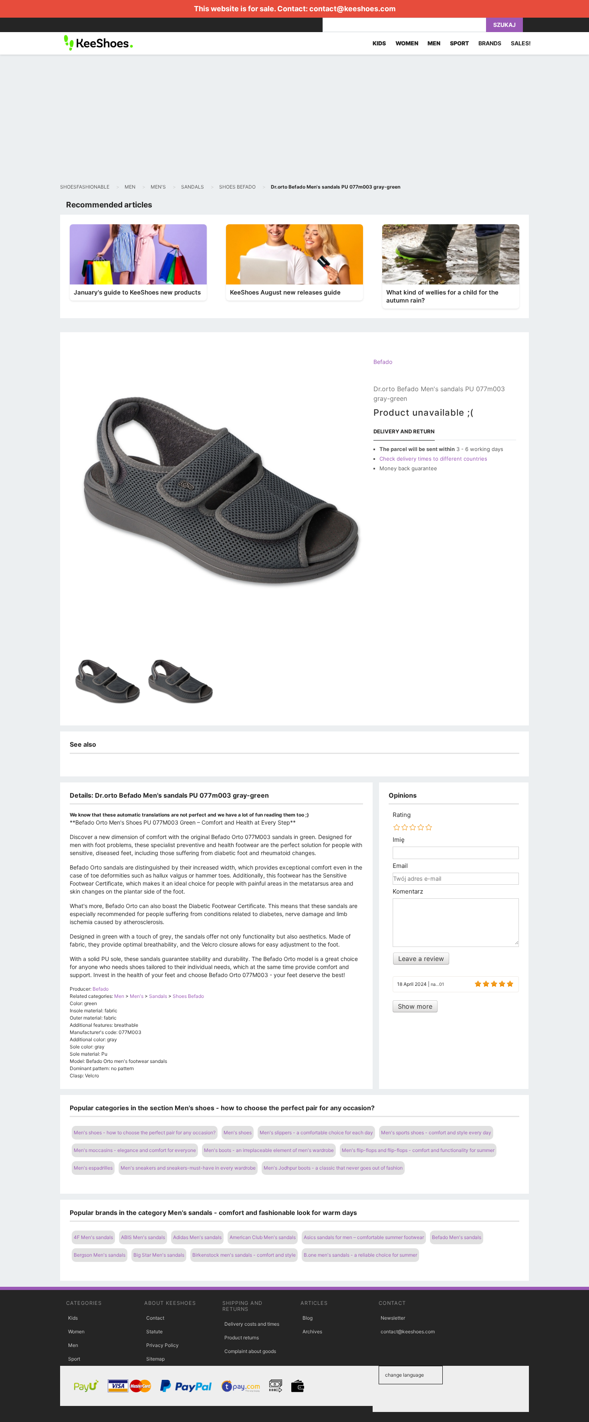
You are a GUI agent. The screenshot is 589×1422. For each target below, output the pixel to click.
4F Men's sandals (93, 1237)
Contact (155, 1318)
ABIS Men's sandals (143, 1237)
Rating (402, 815)
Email (400, 865)
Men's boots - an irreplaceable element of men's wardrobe (269, 1150)
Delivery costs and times (251, 1324)
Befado (382, 361)
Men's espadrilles (93, 1168)
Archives (312, 1332)
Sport (74, 1359)
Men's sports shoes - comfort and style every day (436, 1132)
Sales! (521, 43)
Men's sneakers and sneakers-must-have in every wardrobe (188, 1168)
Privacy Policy (162, 1345)
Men (73, 1345)
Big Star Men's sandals (158, 1255)
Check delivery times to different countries (433, 458)
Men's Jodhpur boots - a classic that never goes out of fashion (333, 1168)
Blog (308, 1318)
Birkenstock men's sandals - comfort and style (244, 1255)
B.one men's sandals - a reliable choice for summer (360, 1255)
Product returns (241, 1338)
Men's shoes (238, 1132)
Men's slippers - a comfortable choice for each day (316, 1132)
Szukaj (504, 24)
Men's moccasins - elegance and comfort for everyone (135, 1150)
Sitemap (155, 1359)
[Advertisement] (294, 119)
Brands (489, 43)
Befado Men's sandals (456, 1237)
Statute (154, 1332)
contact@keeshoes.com (352, 8)
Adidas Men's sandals (197, 1237)
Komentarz (408, 891)
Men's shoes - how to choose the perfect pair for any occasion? (145, 1132)
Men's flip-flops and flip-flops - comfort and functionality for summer (418, 1150)
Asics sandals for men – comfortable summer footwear (364, 1237)
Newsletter (393, 1318)
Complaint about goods (250, 1351)
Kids (73, 1318)
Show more (415, 1006)
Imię (399, 839)
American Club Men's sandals (263, 1237)
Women (76, 1332)
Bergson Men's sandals (99, 1255)
